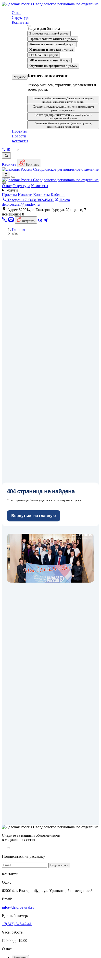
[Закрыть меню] (4, 183)
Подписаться (59, 865)
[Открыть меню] (13, 177)
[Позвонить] (4, 150)
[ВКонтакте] (14, 150)
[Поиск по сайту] (6, 155)
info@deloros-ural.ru (18, 907)
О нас (16, 13)
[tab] (49, 33)
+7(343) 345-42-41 (17, 924)
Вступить (32, 164)
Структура (20, 17)
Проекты (19, 131)
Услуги (18, 77)
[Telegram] (18, 150)
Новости (19, 136)
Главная (18, 229)
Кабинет (9, 164)
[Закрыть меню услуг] (29, 25)
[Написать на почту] (9, 150)
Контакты (20, 141)
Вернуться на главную (33, 516)
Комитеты (20, 22)
